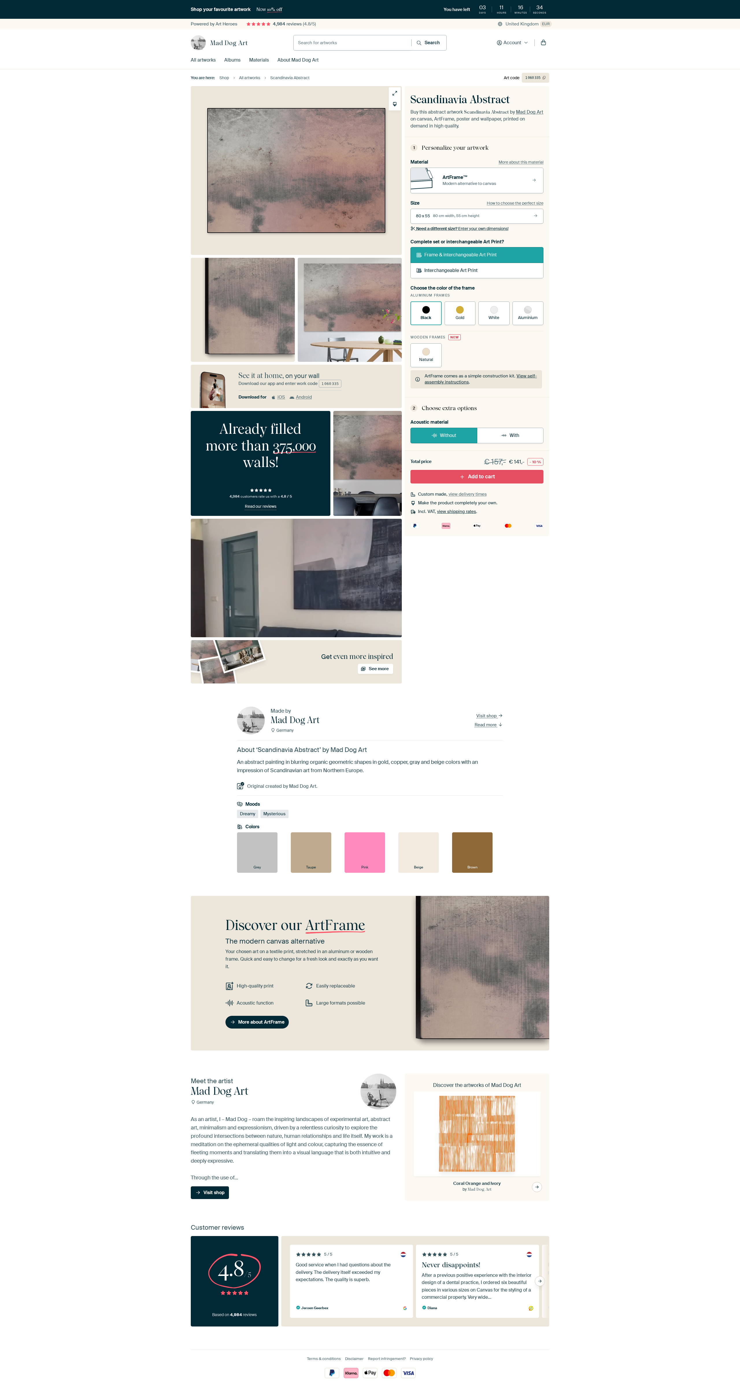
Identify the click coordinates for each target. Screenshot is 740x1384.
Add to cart (481, 476)
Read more (486, 725)
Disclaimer (354, 1358)
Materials (259, 60)
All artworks (203, 60)
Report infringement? (387, 1358)
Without (448, 435)
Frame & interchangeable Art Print (460, 255)
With (514, 435)
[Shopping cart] (543, 43)
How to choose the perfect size (515, 203)
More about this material (521, 162)
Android (304, 397)
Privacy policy (421, 1358)
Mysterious (274, 814)
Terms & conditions (324, 1358)
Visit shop (487, 716)
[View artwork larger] (395, 93)
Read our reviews (260, 506)
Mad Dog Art (229, 43)
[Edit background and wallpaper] (395, 104)
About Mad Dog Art (298, 60)
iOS (281, 397)
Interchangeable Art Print (451, 270)
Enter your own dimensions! (462, 228)
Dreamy (247, 814)
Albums (232, 60)
